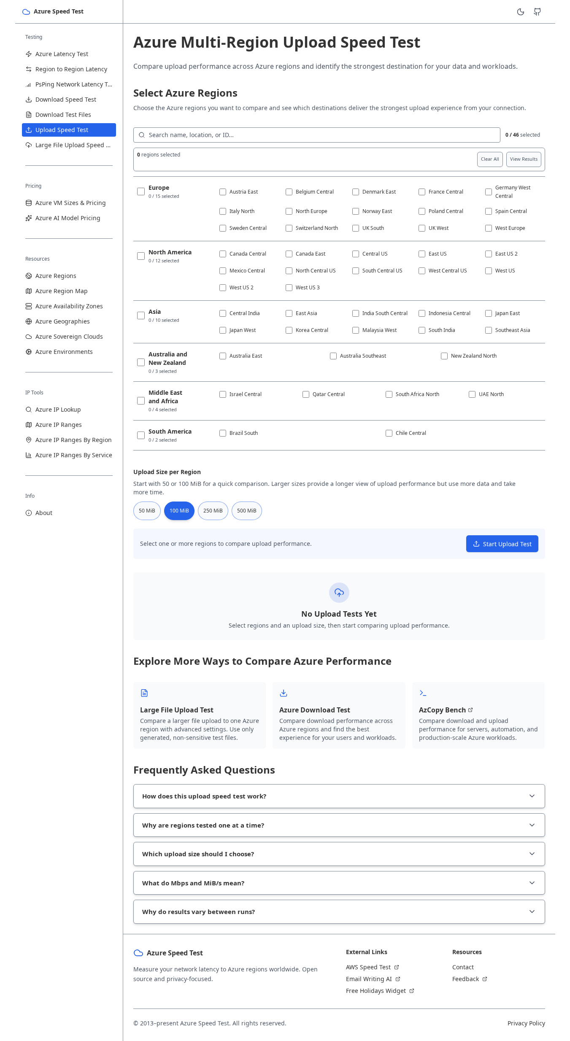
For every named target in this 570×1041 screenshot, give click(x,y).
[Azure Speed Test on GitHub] (537, 11)
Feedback (465, 979)
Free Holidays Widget (376, 991)
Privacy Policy (526, 1023)
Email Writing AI (369, 979)
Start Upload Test (507, 544)
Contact (463, 967)
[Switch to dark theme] (520, 11)
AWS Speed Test (368, 967)
